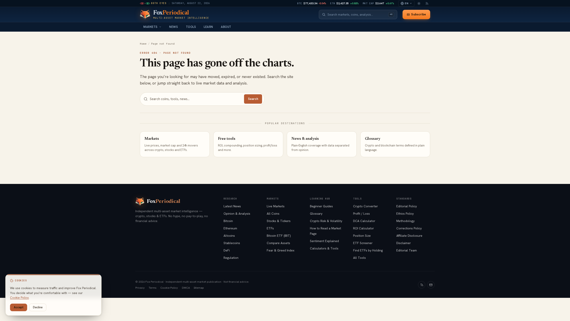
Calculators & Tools (324, 248)
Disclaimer (403, 243)
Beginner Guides (321, 206)
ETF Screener (363, 243)
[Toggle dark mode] (418, 3)
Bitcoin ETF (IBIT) (279, 236)
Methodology (405, 221)
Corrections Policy (409, 228)
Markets (150, 27)
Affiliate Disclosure (409, 236)
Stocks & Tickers (279, 221)
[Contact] (431, 285)
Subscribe (418, 14)
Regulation (231, 258)
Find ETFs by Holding (368, 250)
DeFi (227, 250)
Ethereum (230, 228)
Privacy (140, 288)
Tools (191, 27)
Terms (153, 288)
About (226, 27)
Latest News (232, 206)
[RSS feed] (426, 3)
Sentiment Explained (324, 241)
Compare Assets (278, 243)
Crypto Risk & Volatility (326, 221)
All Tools (359, 258)
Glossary (316, 214)
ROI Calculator (363, 228)
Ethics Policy (405, 214)
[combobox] (357, 14)
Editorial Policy (406, 206)
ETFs (270, 228)
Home (143, 43)
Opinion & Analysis (237, 214)
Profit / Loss (361, 214)
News (173, 27)
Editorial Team (406, 250)
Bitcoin (228, 221)
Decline (38, 307)
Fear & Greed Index (280, 250)
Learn (208, 27)
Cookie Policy (169, 288)
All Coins (273, 214)
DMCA (186, 288)
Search (253, 99)
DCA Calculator (364, 221)
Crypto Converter (365, 206)
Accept (18, 307)
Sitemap (199, 288)
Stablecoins (232, 243)
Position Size (362, 236)
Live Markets (276, 206)
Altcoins (229, 236)
